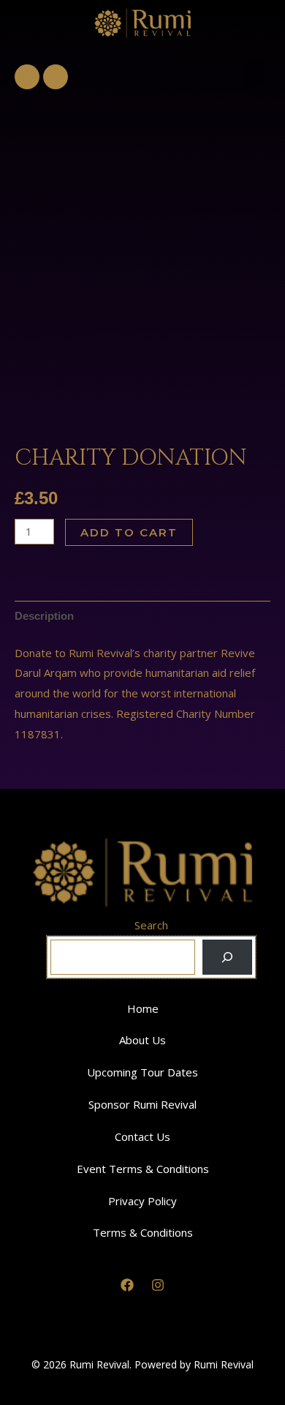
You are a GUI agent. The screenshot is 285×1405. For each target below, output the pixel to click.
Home (143, 1008)
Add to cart (129, 532)
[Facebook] (127, 1285)
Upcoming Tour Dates (142, 1072)
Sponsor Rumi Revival (142, 1104)
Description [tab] (44, 616)
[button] (255, 73)
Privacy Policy (142, 1201)
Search (151, 925)
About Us (142, 1040)
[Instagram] (157, 1285)
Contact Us (142, 1136)
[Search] (227, 957)
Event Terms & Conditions (143, 1168)
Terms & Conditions (143, 1232)
